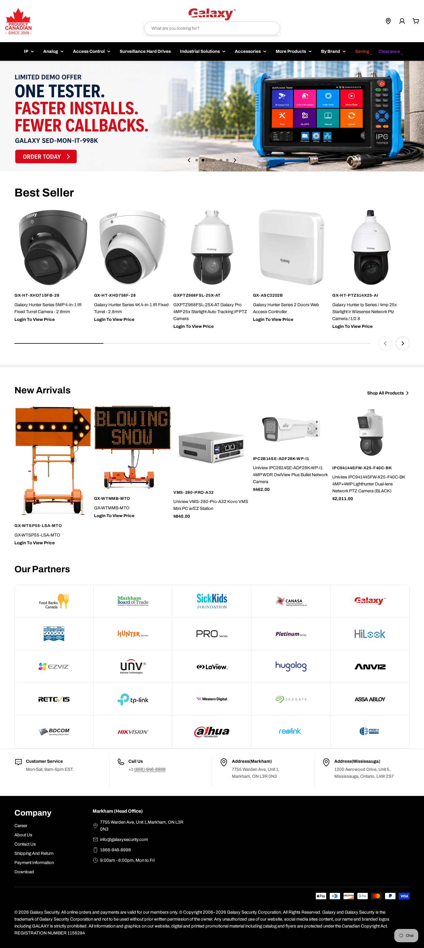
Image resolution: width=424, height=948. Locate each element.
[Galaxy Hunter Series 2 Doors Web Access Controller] (291, 247)
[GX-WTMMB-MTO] (132, 447)
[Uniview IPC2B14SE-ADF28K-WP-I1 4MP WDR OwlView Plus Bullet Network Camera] (291, 427)
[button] (196, 160)
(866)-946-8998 (150, 769)
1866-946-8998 (115, 850)
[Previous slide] (189, 160)
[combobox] (212, 28)
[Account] (402, 21)
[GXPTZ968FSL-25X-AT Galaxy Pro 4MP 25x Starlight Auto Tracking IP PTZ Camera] (212, 247)
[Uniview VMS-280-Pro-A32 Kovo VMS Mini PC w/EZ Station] (212, 444)
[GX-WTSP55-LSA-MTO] (53, 461)
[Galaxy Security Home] (212, 14)
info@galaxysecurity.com (124, 839)
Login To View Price (34, 319)
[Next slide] (234, 160)
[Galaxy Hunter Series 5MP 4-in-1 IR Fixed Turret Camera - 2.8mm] (53, 247)
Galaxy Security (44, 912)
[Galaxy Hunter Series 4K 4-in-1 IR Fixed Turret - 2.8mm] (132, 247)
